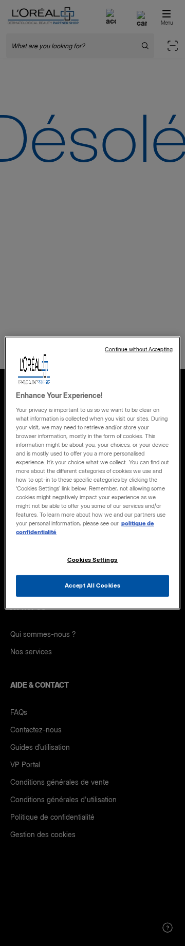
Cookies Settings (92, 559)
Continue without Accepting (139, 349)
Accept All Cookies (92, 585)
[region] (92, 473)
